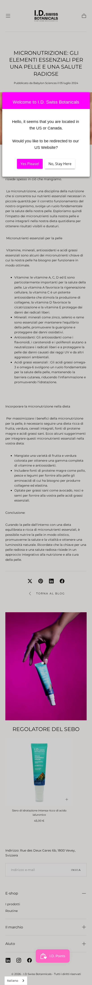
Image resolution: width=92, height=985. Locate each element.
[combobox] (15, 980)
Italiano (12, 980)
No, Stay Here (59, 164)
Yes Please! (30, 164)
